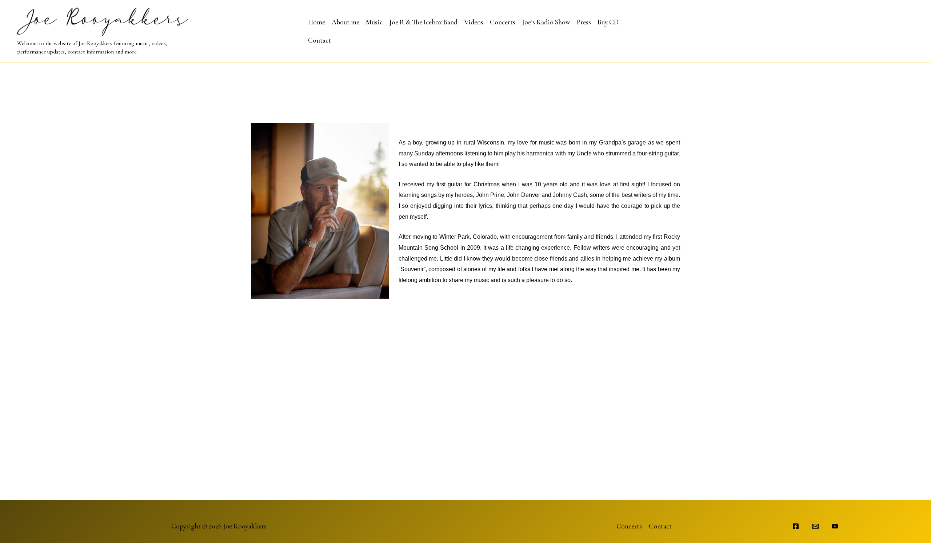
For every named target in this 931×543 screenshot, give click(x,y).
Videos (473, 22)
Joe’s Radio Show (546, 22)
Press (584, 22)
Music (374, 22)
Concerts (502, 22)
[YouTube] (835, 526)
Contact (319, 40)
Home (316, 22)
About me (345, 22)
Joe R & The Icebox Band (423, 22)
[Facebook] (796, 526)
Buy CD (608, 22)
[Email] (815, 526)
